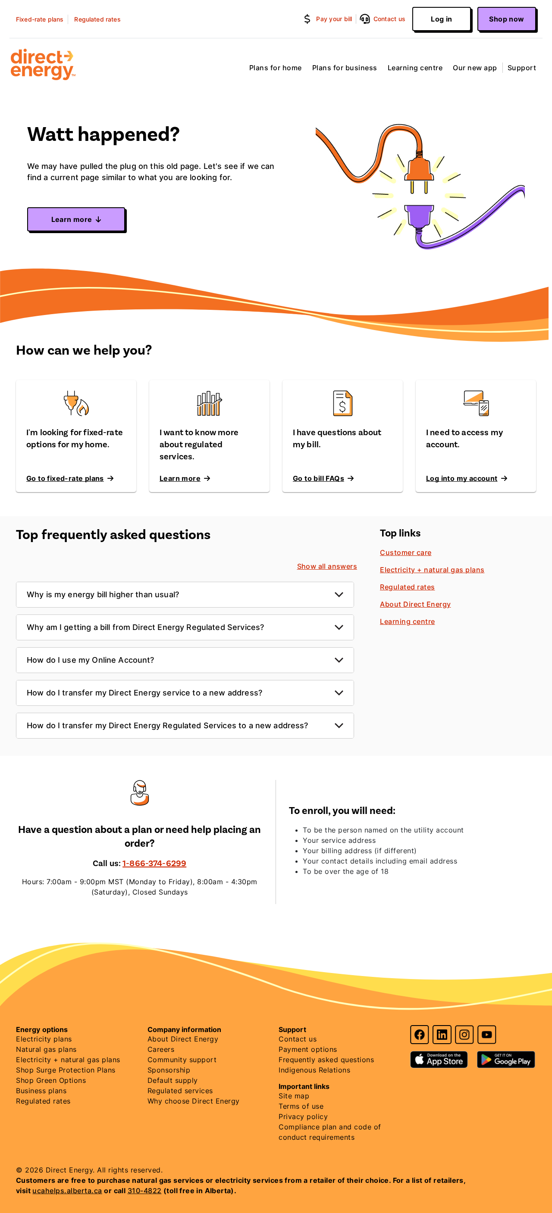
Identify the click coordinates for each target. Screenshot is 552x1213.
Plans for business (344, 67)
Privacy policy (303, 1116)
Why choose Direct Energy (193, 1101)
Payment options (308, 1049)
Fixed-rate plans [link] (39, 19)
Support (522, 67)
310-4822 (145, 1190)
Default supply (172, 1080)
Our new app (475, 67)
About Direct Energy (415, 604)
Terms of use (301, 1106)
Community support (182, 1059)
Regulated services (180, 1090)
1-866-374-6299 (154, 863)
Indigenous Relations (314, 1070)
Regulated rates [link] (97, 19)
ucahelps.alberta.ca (67, 1190)
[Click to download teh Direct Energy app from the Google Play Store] (506, 1055)
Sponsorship (169, 1070)
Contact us (298, 1039)
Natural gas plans (46, 1049)
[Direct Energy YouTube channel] (486, 1034)
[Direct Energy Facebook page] (419, 1034)
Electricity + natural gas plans (432, 569)
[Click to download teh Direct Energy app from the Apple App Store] (440, 1055)
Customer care (406, 552)
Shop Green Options (51, 1080)
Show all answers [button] (327, 566)
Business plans (41, 1090)
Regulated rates (407, 587)
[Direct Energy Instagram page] (464, 1034)
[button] (329, 19)
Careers (161, 1049)
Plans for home (275, 67)
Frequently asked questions (326, 1059)
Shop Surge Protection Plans (66, 1070)
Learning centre (415, 67)
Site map (294, 1095)
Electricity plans (44, 1039)
